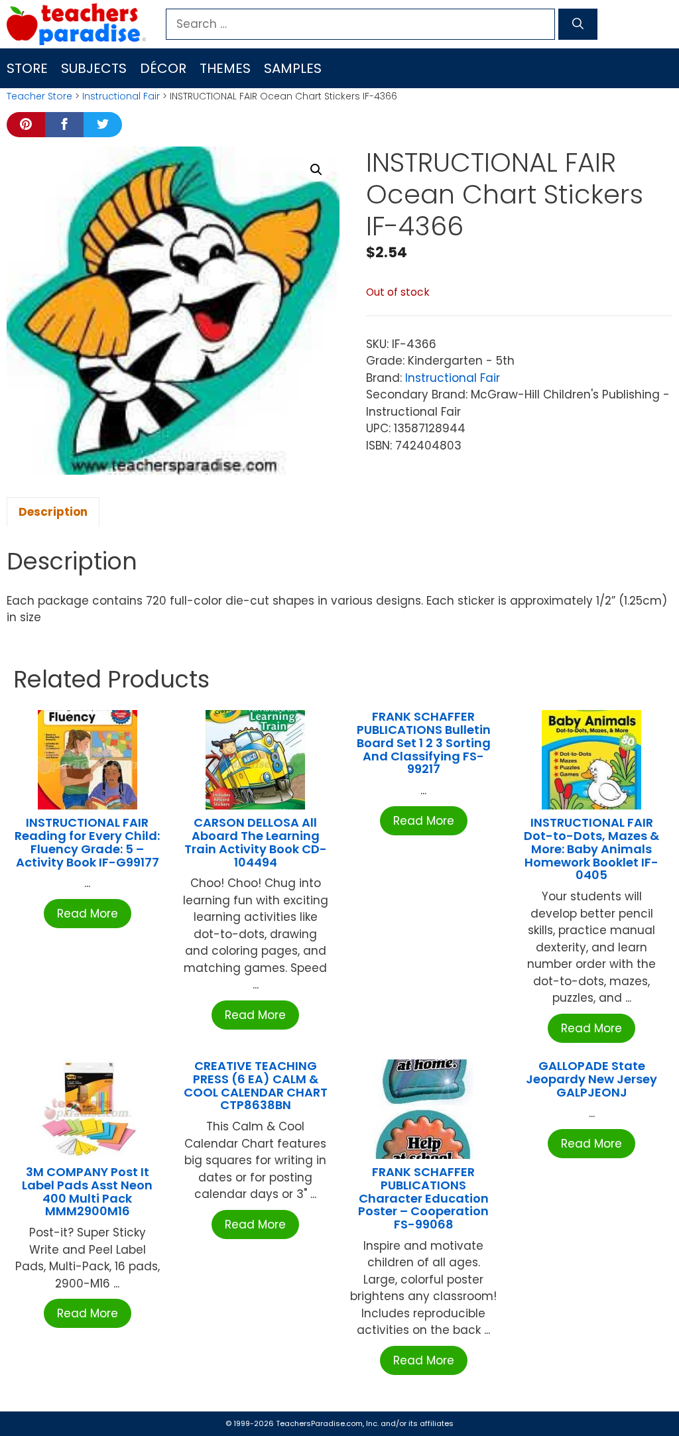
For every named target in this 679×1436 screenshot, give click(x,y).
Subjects (94, 68)
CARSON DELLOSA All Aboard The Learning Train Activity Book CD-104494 (255, 842)
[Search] (577, 24)
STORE (27, 68)
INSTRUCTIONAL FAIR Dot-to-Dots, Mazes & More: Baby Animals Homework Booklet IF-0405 (591, 848)
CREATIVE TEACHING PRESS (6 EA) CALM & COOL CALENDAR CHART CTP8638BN (256, 1085)
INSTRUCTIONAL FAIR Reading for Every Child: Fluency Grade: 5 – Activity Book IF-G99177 (87, 842)
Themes (225, 68)
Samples (293, 68)
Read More (87, 914)
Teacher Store (39, 96)
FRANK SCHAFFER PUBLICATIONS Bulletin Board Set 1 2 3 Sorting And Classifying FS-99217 (424, 742)
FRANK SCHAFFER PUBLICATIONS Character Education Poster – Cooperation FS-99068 (423, 1198)
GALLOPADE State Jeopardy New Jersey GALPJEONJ (591, 1079)
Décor (163, 68)
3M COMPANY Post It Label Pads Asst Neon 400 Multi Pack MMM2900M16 (87, 1191)
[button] (316, 170)
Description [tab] (53, 512)
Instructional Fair (121, 96)
